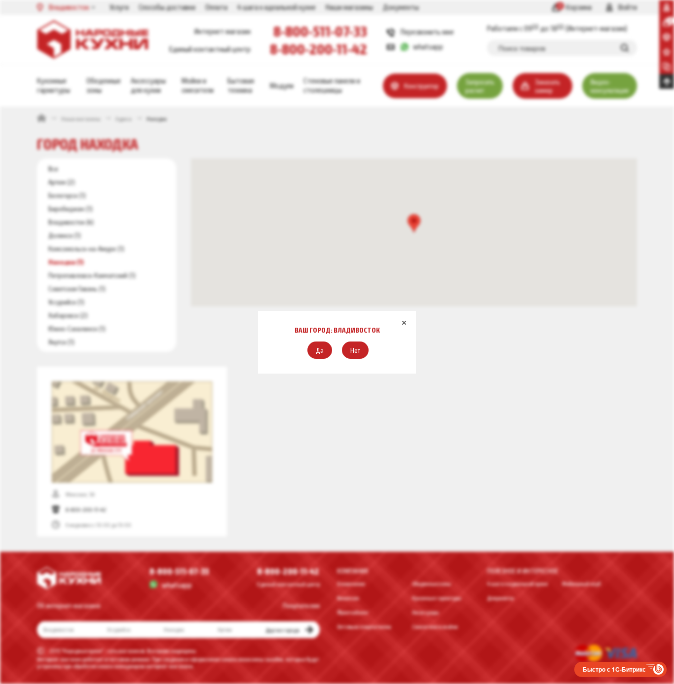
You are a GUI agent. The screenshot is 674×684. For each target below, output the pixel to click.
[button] (319, 350)
